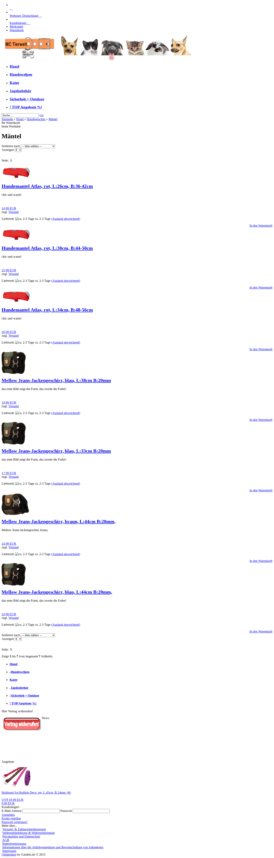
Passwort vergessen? (15, 822)
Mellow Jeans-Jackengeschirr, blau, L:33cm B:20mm (56, 451)
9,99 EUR (12, 801)
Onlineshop (9, 854)
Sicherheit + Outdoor (27, 99)
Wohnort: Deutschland (26, 15)
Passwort (66, 811)
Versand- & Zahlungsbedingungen (24, 829)
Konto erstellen (11, 818)
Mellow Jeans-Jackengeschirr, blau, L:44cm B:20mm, (57, 592)
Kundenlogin (20, 23)
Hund (14, 66)
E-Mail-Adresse (12, 811)
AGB (5, 840)
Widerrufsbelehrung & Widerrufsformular (28, 833)
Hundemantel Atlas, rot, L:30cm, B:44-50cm (47, 248)
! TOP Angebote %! (26, 107)
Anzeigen (8, 150)
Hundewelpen (21, 74)
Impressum (9, 851)
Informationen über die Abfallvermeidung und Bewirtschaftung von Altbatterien (52, 847)
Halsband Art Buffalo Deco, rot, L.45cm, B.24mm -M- (36, 792)
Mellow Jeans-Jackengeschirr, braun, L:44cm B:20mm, (59, 521)
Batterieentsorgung (14, 843)
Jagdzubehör (20, 91)
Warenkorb (17, 30)
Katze (14, 83)
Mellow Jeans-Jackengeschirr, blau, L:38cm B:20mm (56, 380)
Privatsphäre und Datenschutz (21, 836)
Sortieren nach (11, 146)
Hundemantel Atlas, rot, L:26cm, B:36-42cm (47, 186)
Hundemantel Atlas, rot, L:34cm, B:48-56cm (47, 309)
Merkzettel (16, 26)
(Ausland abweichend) (65, 218)
